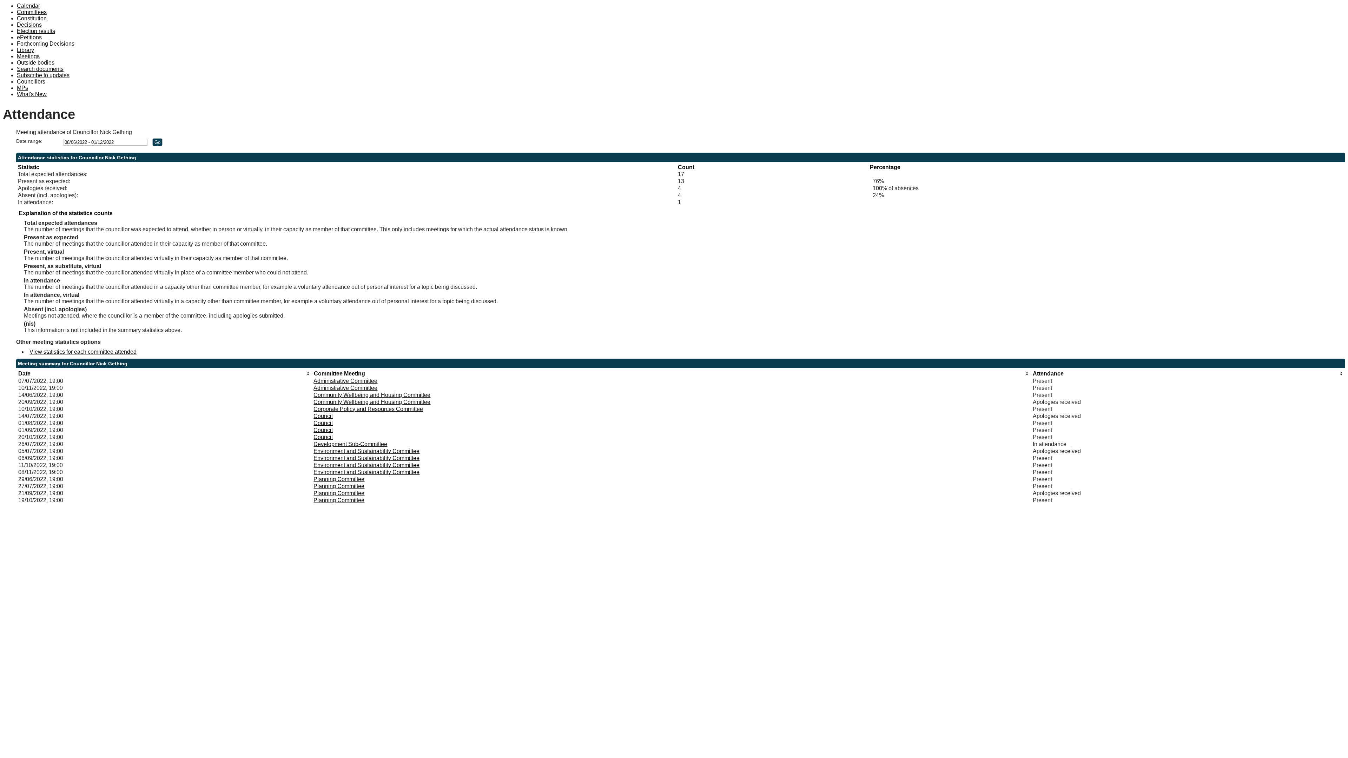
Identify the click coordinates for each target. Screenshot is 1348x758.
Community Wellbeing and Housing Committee (371, 395)
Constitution (32, 18)
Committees (32, 12)
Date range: (29, 141)
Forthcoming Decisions (45, 44)
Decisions (29, 25)
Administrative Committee (345, 381)
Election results (36, 31)
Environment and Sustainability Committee (366, 451)
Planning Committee (338, 479)
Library (25, 50)
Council (323, 416)
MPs (22, 88)
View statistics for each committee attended (83, 352)
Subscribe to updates (43, 75)
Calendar (28, 6)
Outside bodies (35, 63)
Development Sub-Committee (350, 444)
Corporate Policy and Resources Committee (368, 409)
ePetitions (29, 37)
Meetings (28, 56)
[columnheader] (164, 373)
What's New (32, 94)
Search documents (40, 69)
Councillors (31, 82)
